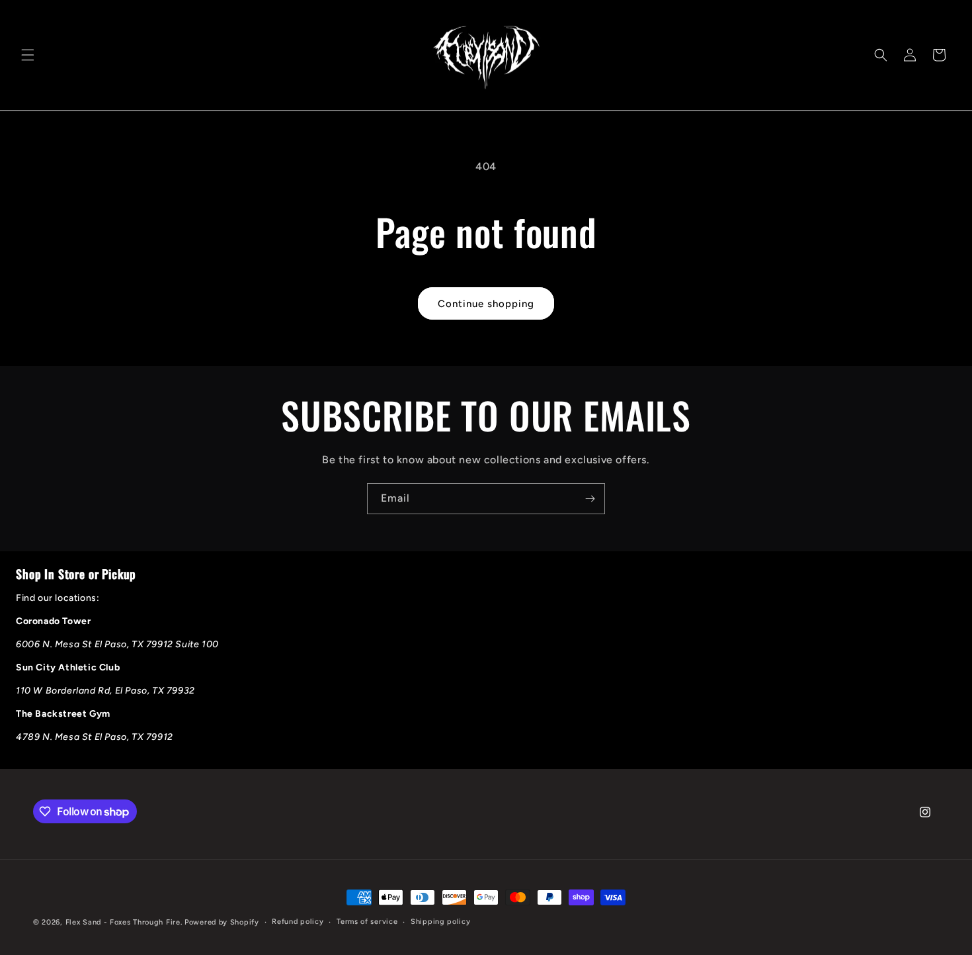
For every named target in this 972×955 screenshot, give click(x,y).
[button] (27, 54)
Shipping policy (441, 921)
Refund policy (297, 921)
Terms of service (367, 921)
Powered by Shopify (221, 922)
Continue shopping (486, 304)
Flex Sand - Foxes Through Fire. (123, 922)
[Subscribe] (589, 498)
